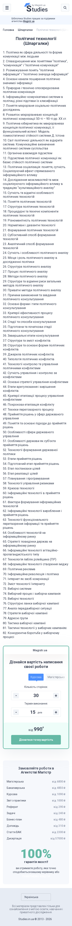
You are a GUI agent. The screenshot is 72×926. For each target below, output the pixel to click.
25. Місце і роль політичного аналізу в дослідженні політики (30, 260)
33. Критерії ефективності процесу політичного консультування (28, 315)
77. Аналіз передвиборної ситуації (27, 608)
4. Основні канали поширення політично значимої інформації (31, 81)
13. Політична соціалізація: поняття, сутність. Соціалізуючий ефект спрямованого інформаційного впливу (34, 171)
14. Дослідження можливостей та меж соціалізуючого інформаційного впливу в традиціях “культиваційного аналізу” (33, 184)
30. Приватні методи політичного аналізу (32, 290)
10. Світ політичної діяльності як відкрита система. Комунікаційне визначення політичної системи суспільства (32, 144)
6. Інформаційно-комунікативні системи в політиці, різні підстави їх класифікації (33, 99)
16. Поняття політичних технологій (27, 201)
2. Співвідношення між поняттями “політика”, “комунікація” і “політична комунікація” (35, 63)
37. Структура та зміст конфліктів (26, 340)
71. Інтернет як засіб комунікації (26, 579)
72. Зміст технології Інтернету (24, 584)
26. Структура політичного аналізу (27, 266)
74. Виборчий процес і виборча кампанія (31, 593)
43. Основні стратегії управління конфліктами (35, 382)
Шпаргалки (25, 29)
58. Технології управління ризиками (28, 483)
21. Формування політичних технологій (30, 230)
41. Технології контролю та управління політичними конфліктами (30, 366)
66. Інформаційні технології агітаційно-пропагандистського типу (30, 552)
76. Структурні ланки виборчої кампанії (31, 603)
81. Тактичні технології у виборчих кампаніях (35, 628)
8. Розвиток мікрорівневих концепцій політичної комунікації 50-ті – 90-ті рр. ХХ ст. (35, 117)
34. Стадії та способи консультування (29, 322)
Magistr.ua (28, 21)
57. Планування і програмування (26, 478)
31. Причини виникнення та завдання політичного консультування (29, 297)
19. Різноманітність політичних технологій (33, 220)
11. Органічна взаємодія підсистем (27, 153)
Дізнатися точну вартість (36, 739)
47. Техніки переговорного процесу (28, 409)
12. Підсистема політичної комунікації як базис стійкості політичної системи (32, 160)
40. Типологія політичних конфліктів (28, 359)
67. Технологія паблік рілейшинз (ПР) (29, 559)
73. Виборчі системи (17, 589)
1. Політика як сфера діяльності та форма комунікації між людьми (32, 54)
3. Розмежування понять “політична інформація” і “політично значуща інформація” (36, 72)
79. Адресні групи (15, 618)
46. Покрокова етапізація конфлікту (28, 404)
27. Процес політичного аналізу (25, 271)
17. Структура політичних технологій (28, 206)
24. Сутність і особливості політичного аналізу (35, 253)
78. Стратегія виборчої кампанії (25, 613)
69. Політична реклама (19, 569)
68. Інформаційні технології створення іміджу (35, 564)
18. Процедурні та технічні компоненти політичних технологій (30, 213)
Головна (8, 29)
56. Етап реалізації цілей (20, 473)
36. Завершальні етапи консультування (31, 335)
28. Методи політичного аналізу (25, 276)
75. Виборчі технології (18, 598)
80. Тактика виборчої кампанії (24, 623)
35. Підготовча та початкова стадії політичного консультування (27, 329)
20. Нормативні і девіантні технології (29, 225)
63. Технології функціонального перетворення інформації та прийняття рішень (31, 524)
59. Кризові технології (18, 488)
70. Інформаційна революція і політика (31, 574)
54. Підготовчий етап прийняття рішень (31, 464)
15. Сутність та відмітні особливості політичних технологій (28, 195)
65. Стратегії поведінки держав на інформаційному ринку (27, 543)
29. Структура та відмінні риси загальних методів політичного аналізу (32, 283)
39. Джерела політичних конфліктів (28, 354)
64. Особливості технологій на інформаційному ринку (24, 535)
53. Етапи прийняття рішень (22, 459)
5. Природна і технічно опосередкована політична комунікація (31, 90)
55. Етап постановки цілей (21, 468)
